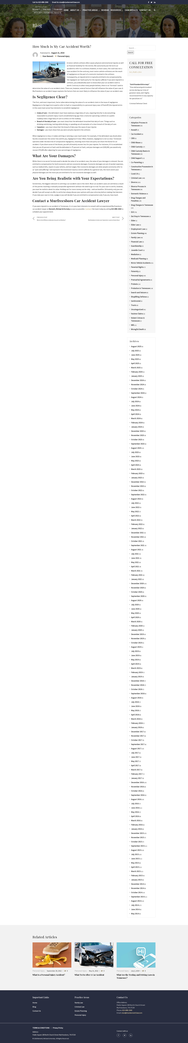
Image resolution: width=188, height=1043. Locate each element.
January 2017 (136, 778)
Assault (134, 130)
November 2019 (137, 638)
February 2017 (137, 774)
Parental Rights (137, 267)
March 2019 (135, 668)
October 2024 (136, 388)
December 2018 (137, 681)
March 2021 (135, 570)
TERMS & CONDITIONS (41, 1028)
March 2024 (135, 418)
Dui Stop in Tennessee (140, 216)
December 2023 (137, 431)
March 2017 (135, 769)
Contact (88, 209)
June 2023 (135, 456)
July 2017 (135, 752)
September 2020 (137, 596)
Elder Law (135, 224)
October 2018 (136, 689)
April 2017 (135, 765)
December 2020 (137, 583)
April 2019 (135, 664)
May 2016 (135, 812)
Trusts (133, 305)
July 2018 (135, 702)
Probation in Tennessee (140, 288)
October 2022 (136, 490)
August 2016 (136, 799)
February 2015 (137, 875)
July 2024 (135, 401)
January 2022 (136, 528)
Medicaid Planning (138, 258)
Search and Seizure (138, 292)
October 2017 (136, 740)
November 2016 (137, 786)
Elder (133, 220)
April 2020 (135, 617)
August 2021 (136, 549)
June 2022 (135, 507)
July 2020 (135, 604)
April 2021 (135, 566)
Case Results (131, 10)
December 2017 (137, 731)
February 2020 (137, 625)
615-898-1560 (43, 2)
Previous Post (51, 218)
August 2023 (136, 448)
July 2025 (135, 350)
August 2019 (136, 647)
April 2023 (135, 465)
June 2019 (135, 655)
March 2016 (135, 820)
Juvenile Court (137, 250)
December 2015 (137, 833)
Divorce (134, 182)
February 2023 (137, 473)
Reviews (105, 10)
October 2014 (136, 892)
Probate (134, 284)
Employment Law (138, 229)
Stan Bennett (48, 56)
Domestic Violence (138, 193)
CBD (132, 138)
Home (66, 10)
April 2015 (135, 867)
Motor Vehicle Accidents (141, 263)
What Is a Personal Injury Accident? (49, 975)
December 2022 (137, 482)
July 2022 (135, 503)
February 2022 (137, 524)
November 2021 (137, 537)
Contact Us (145, 10)
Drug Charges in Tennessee (142, 205)
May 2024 (135, 410)
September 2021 (137, 545)
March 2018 (135, 719)
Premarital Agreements (140, 279)
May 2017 (135, 761)
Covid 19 (134, 173)
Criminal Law (136, 178)
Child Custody (136, 146)
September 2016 (137, 795)
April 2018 (135, 714)
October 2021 (136, 541)
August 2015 (136, 850)
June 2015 (135, 858)
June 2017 (135, 757)
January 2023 (136, 477)
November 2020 (137, 587)
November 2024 (137, 384)
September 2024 (137, 393)
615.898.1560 (135, 72)
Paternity (134, 271)
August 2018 (136, 697)
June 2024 (135, 405)
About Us (74, 10)
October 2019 (136, 642)
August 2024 (136, 397)
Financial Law (136, 241)
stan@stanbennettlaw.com (69, 2)
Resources (116, 10)
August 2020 (136, 600)
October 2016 (136, 791)
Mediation (135, 254)
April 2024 (135, 414)
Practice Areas (90, 10)
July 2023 (135, 452)
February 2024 (137, 422)
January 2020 (136, 630)
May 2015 (135, 863)
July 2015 (135, 854)
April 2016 (135, 816)
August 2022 (136, 499)
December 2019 (137, 634)
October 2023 (136, 439)
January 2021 (136, 579)
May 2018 (135, 710)
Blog (34, 1007)
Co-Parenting (136, 162)
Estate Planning (137, 233)
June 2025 (135, 355)
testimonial (135, 301)
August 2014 (136, 901)
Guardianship (136, 246)
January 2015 (136, 879)
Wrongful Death (137, 329)
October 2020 (136, 592)
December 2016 (137, 782)
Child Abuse (135, 142)
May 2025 (135, 359)
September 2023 (137, 443)
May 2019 (135, 659)
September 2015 (137, 846)
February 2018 (137, 723)
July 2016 (135, 803)
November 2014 (137, 888)
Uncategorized (137, 309)
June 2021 (135, 558)
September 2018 (137, 693)
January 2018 (136, 727)
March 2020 (135, 621)
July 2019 (135, 651)
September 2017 (137, 744)
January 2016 (136, 829)
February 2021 (137, 575)
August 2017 (136, 748)
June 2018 (135, 706)
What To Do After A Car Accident (89, 975)
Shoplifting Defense (139, 296)
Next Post (104, 218)
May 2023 (135, 460)
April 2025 (135, 363)
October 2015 (136, 841)
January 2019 (136, 676)
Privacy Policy (58, 1028)
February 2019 (137, 672)
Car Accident (136, 134)
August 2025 (136, 346)
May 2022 (135, 511)
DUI (132, 212)
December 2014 (137, 884)
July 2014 (135, 905)
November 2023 (137, 435)
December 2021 (137, 532)
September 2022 (137, 494)
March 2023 (135, 469)
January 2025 (136, 376)
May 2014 (135, 913)
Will (132, 325)
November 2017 (137, 736)
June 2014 (135, 909)
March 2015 (135, 871)
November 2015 (137, 837)
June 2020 (135, 609)
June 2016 (135, 808)
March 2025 (135, 367)
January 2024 (136, 427)
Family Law (135, 237)
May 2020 (135, 613)
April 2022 (135, 515)
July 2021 (135, 554)
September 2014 (137, 896)
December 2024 (137, 380)
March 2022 (135, 520)
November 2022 (137, 486)
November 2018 (137, 685)
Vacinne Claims (137, 313)
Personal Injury (63, 56)
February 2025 (137, 372)
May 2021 (135, 562)
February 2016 (137, 824)
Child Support (136, 158)
